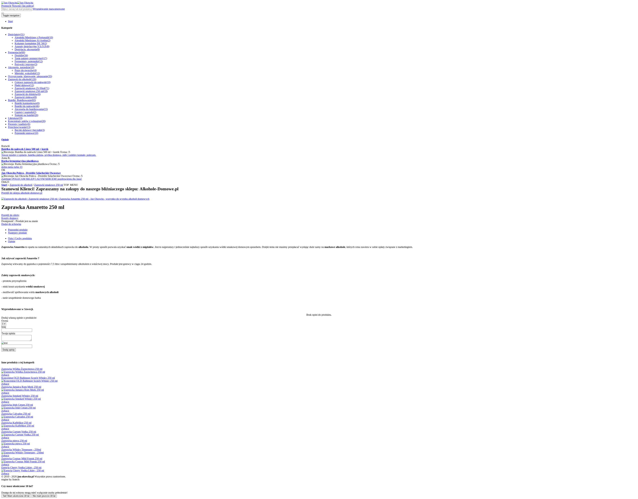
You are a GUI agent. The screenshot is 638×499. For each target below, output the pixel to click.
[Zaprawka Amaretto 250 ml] (75, 198)
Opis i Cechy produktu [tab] (20, 238)
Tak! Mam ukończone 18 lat (16, 496)
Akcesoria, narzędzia (21, 67)
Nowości (16, 5)
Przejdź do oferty (10, 215)
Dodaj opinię (8, 350)
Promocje (6, 5)
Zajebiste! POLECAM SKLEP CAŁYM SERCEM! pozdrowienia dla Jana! (41, 179)
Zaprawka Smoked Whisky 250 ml (19, 395)
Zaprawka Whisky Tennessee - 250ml (21, 449)
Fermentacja (16, 52)
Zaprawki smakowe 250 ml (31, 91)
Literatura (15, 118)
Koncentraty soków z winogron (27, 121)
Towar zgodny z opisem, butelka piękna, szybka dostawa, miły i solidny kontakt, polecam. (48, 155)
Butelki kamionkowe (27, 103)
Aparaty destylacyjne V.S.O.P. (32, 46)
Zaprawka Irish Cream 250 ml (17, 404)
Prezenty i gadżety (19, 124)
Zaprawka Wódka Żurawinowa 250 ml (21, 368)
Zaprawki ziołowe (26, 97)
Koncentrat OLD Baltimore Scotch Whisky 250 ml (28, 377)
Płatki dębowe (24, 85)
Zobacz (5, 374)
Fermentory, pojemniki (29, 61)
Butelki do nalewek (27, 106)
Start (10, 21)
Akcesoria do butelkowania (31, 109)
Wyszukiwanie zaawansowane (49, 8)
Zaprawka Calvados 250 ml (15, 413)
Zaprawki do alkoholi (22, 79)
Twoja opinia (8, 333)
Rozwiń (5, 146)
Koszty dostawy (9, 218)
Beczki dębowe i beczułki (30, 130)
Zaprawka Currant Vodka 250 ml (18, 431)
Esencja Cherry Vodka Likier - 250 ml (21, 467)
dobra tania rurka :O (11, 167)
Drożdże (21, 55)
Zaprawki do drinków (28, 94)
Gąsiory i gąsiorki (25, 112)
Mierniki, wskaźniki (27, 73)
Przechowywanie (19, 127)
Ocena (4, 320)
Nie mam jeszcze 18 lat (44, 496)
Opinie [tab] (11, 241)
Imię (3, 326)
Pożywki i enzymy (26, 64)
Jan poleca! (28, 5)
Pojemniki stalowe (26, 133)
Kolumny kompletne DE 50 (31, 43)
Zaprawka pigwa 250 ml (14, 440)
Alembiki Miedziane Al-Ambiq (32, 40)
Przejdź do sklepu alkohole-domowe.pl (21, 192)
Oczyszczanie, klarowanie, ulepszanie (30, 76)
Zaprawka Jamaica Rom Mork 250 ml (21, 386)
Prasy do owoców (26, 70)
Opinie (5, 139)
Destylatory (16, 34)
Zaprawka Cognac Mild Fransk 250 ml (21, 458)
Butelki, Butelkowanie (22, 100)
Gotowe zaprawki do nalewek (33, 82)
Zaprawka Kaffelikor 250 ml (16, 422)
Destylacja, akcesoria (27, 49)
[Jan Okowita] (17, 2)
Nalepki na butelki (26, 115)
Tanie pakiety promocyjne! (31, 58)
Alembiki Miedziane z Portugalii (34, 37)
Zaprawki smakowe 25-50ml (32, 88)
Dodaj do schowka (11, 224)
